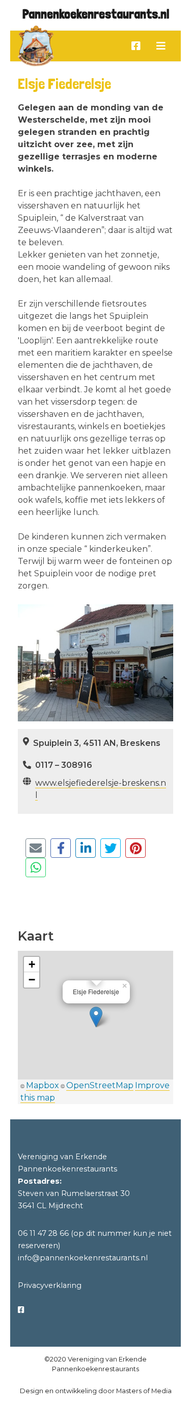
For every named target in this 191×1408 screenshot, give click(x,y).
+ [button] (32, 964)
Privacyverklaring (49, 1285)
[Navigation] (161, 46)
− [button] (32, 979)
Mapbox (42, 1085)
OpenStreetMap (99, 1085)
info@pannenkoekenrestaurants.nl (83, 1257)
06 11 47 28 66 (43, 1233)
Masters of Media (144, 1391)
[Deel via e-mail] (35, 848)
